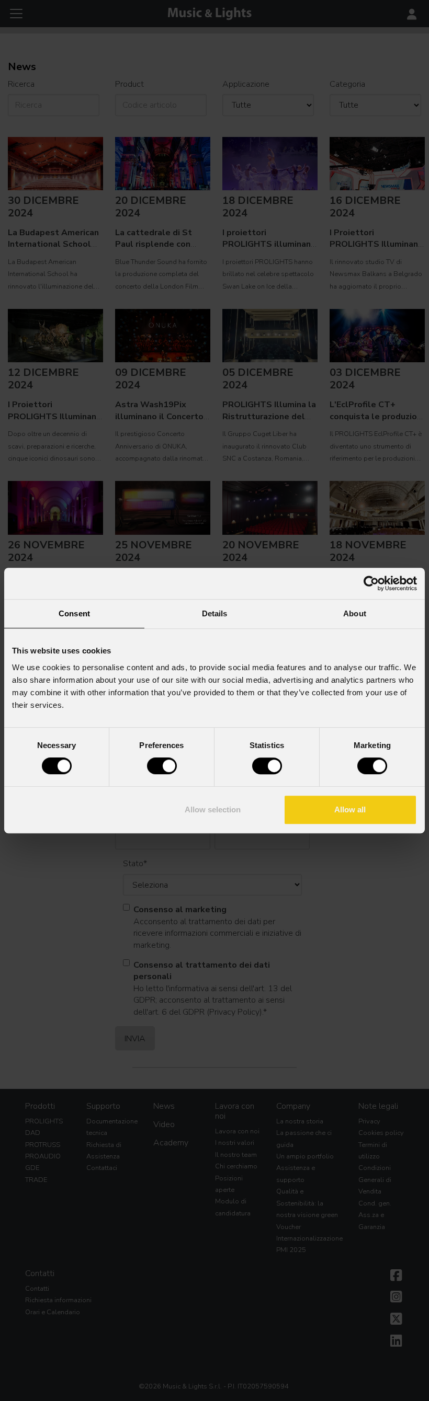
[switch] (162, 765)
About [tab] (354, 613)
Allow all (350, 809)
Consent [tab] (74, 613)
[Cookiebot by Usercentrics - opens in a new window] (371, 583)
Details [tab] (215, 613)
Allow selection (213, 809)
